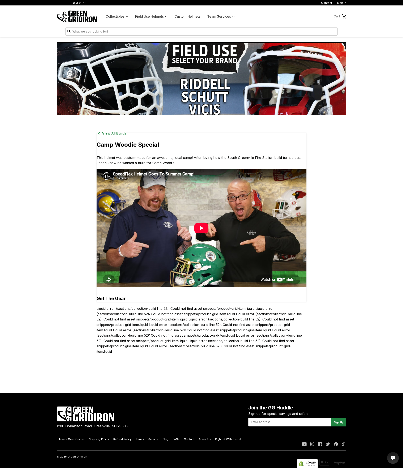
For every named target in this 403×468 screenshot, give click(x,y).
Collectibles (115, 16)
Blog (165, 439)
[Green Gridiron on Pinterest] (336, 444)
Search (333, 32)
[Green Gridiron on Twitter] (328, 444)
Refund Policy (122, 439)
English (77, 2)
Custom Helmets (187, 16)
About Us (205, 439)
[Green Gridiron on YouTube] (304, 444)
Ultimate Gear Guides (71, 439)
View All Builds (114, 133)
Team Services (219, 16)
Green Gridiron (77, 456)
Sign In (341, 2)
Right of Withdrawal (228, 439)
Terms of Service (147, 439)
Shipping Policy (99, 439)
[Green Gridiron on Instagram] (312, 444)
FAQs (176, 439)
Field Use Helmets (149, 16)
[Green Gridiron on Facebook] (320, 444)
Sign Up (339, 422)
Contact (326, 2)
